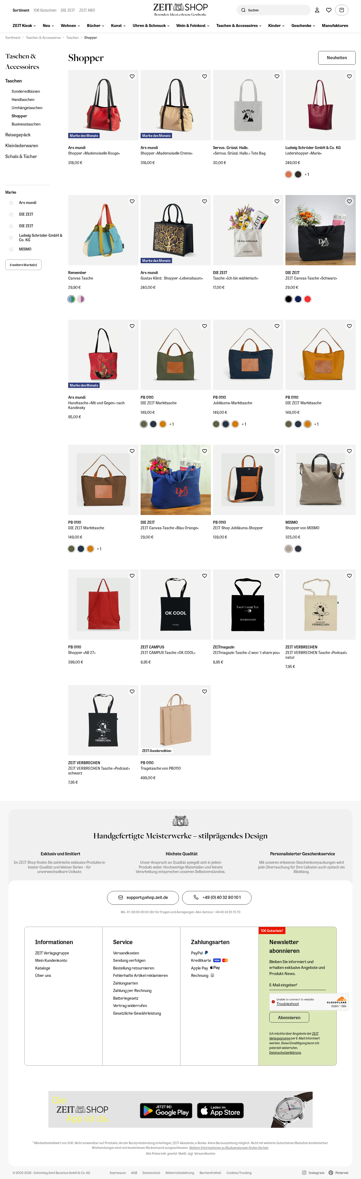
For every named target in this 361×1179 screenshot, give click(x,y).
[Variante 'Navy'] (298, 549)
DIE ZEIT (68, 10)
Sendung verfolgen (129, 960)
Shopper (90, 37)
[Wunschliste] (328, 10)
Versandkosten (126, 953)
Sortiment (21, 10)
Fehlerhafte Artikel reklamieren (140, 975)
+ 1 (306, 174)
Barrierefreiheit (210, 1172)
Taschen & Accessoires (43, 37)
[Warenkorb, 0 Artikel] (341, 10)
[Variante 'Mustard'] (163, 424)
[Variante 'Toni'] (81, 299)
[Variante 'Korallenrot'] (307, 299)
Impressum (118, 1172)
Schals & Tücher (21, 156)
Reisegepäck (18, 134)
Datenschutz (151, 1172)
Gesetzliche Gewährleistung (137, 1013)
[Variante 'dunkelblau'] (298, 299)
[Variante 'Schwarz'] (298, 174)
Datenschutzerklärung (285, 1052)
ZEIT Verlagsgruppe (52, 953)
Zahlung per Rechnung (132, 990)
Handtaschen (23, 99)
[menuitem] (24, 26)
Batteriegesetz (125, 998)
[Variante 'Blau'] (153, 424)
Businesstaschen (26, 124)
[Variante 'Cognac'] (288, 174)
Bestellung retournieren (133, 968)
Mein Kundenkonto (51, 960)
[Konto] (317, 10)
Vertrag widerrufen (130, 1005)
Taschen (72, 37)
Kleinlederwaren (21, 145)
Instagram (316, 1172)
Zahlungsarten (125, 983)
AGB (134, 1172)
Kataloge (42, 968)
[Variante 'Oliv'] (144, 424)
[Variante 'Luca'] (71, 299)
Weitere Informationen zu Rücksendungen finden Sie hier (228, 1147)
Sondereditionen (26, 91)
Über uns (43, 975)
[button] (337, 58)
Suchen (253, 10)
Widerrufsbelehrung (179, 1172)
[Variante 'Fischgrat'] (288, 549)
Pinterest (341, 1172)
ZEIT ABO (87, 10)
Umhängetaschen (27, 108)
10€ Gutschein (45, 10)
